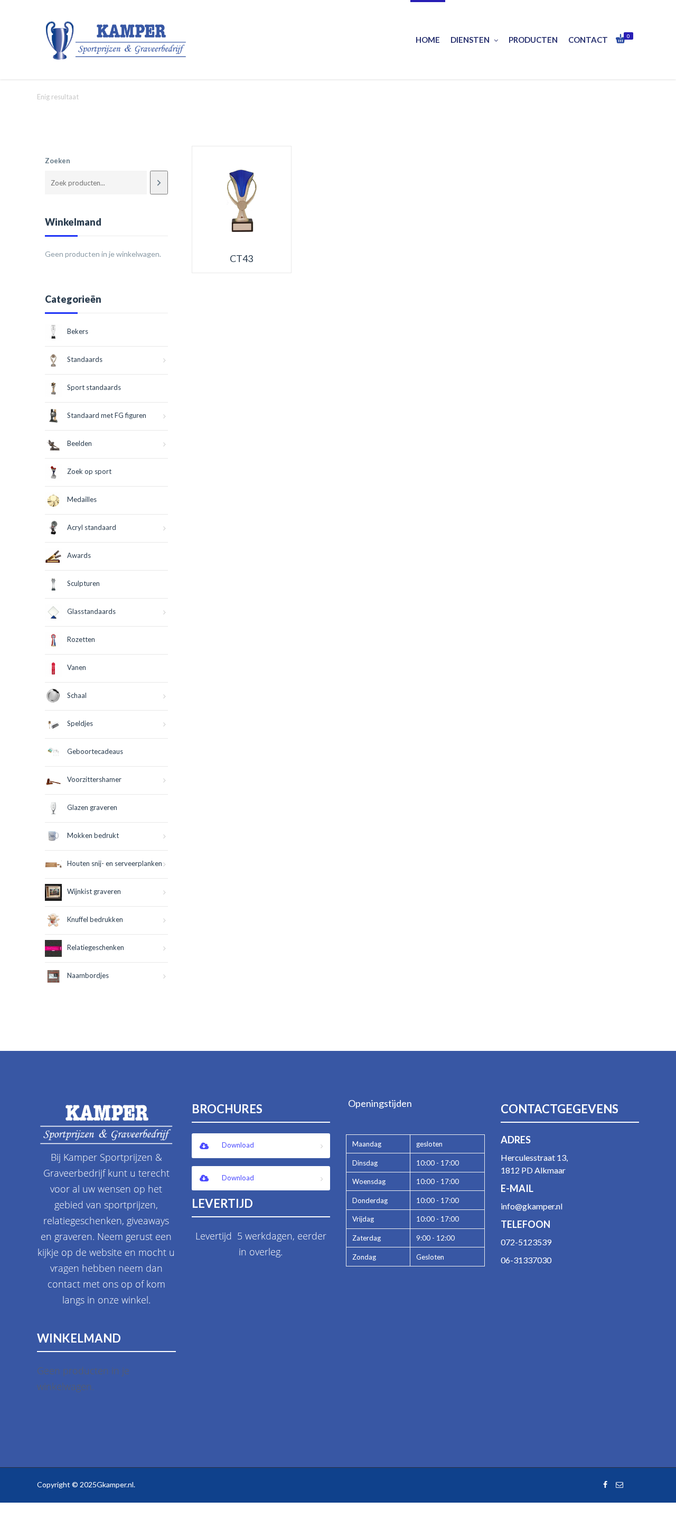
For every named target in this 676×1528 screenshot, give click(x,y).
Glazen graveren (92, 807)
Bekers (77, 331)
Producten (533, 39)
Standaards (84, 359)
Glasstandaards (91, 611)
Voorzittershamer (94, 779)
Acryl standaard (91, 527)
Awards (79, 555)
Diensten (470, 39)
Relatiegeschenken (95, 947)
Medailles (82, 499)
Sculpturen (83, 583)
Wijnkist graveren (94, 891)
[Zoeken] (158, 182)
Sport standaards (94, 387)
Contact (588, 39)
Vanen (76, 667)
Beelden (79, 443)
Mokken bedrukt (93, 835)
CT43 (241, 258)
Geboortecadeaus (95, 751)
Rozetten (81, 639)
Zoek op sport (89, 471)
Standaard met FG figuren (106, 415)
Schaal (77, 695)
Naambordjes (88, 975)
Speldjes (80, 723)
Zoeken (57, 160)
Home (428, 39)
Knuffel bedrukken (95, 919)
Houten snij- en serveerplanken (114, 863)
